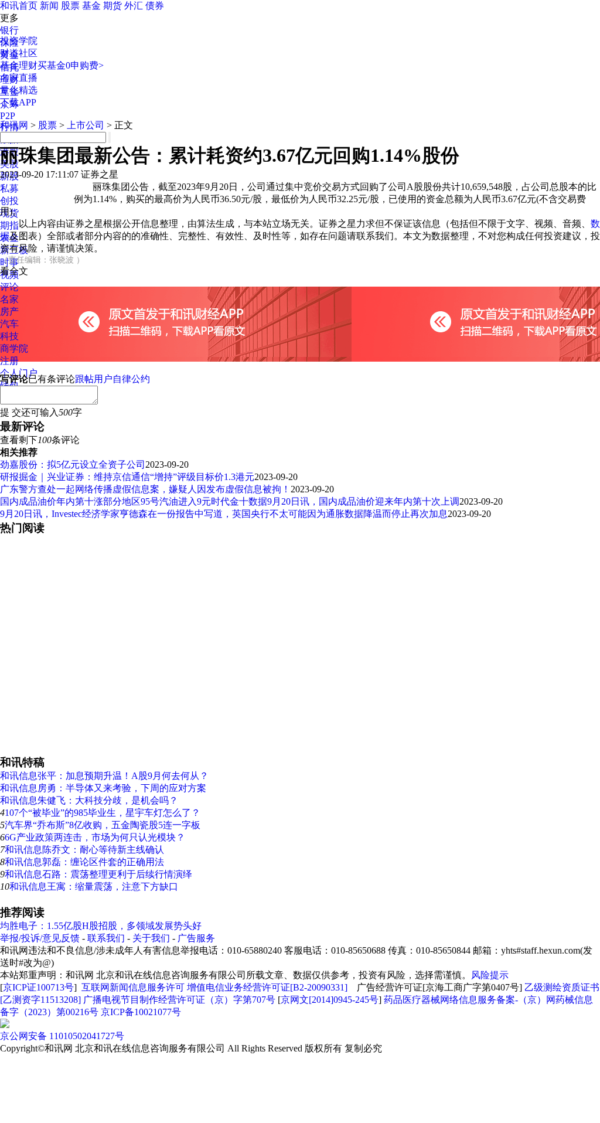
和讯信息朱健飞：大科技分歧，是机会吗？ (89, 800)
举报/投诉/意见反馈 (40, 938)
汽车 (9, 324)
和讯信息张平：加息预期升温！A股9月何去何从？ (104, 776)
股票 (70, 6)
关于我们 (151, 938)
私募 (9, 188)
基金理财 (19, 65)
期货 (112, 6)
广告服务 (196, 938)
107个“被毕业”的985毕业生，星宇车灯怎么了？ (102, 813)
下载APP (18, 102)
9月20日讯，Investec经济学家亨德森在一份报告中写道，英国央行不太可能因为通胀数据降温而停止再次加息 (224, 514)
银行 (9, 30)
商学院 (14, 348)
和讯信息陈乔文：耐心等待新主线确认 (84, 850)
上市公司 (85, 125)
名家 (9, 299)
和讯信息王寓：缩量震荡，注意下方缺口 (93, 886)
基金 (91, 6)
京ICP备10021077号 (141, 1012)
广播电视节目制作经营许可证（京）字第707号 (179, 1000)
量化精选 (19, 90)
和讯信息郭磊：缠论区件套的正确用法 (84, 862)
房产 (9, 312)
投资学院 (19, 41)
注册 (9, 361)
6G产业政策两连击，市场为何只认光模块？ (95, 837)
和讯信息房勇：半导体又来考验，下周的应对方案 (103, 788)
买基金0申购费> (71, 65)
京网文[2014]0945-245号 (330, 1000)
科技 (9, 336)
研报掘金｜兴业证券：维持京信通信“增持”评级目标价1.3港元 (127, 477)
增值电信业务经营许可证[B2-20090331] (267, 987)
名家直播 (19, 78)
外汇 (133, 6)
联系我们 (106, 938)
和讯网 (14, 125)
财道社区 (19, 53)
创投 (9, 201)
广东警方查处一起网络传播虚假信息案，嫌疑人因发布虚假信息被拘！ (145, 489)
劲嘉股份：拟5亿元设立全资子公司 (72, 464)
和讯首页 (19, 6)
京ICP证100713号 (38, 987)
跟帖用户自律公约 (112, 379)
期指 (9, 225)
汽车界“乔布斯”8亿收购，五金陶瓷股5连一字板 (102, 825)
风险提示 (490, 975)
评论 (9, 287)
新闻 (49, 6)
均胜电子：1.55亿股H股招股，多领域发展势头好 (101, 926)
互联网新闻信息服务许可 (133, 987)
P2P (7, 116)
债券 (154, 6)
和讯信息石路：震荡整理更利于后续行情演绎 (98, 874)
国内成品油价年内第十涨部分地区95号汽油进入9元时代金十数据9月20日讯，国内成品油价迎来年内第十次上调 (229, 501)
